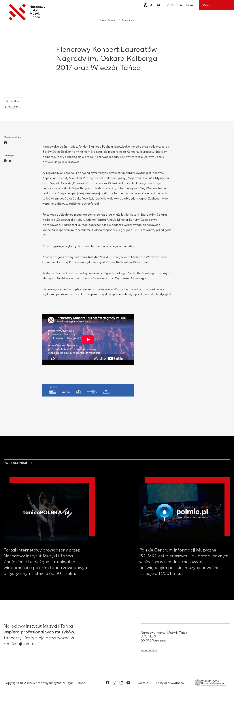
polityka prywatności (170, 683)
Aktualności (128, 20)
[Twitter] (9, 161)
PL (172, 5)
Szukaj (189, 5)
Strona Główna (108, 20)
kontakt (142, 683)
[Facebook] (5, 161)
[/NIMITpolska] (107, 683)
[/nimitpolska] (114, 683)
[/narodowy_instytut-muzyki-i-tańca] (121, 683)
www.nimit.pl (149, 650)
